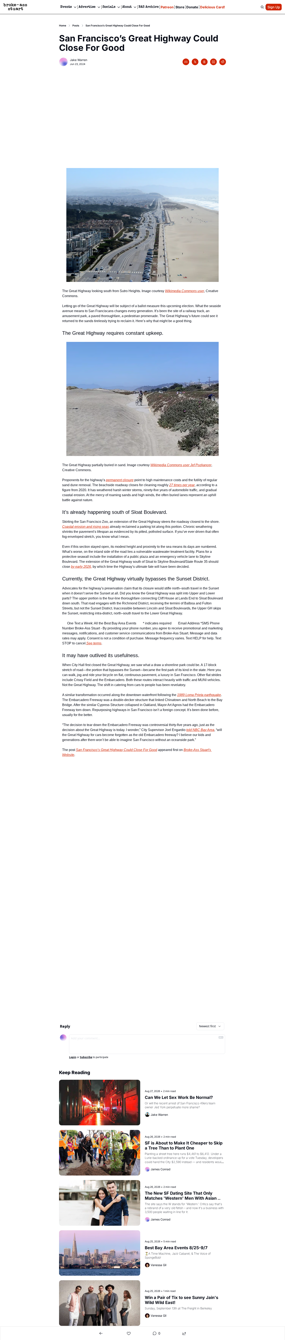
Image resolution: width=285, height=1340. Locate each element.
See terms (93, 643)
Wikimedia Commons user (184, 291)
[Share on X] (195, 62)
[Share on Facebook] (186, 62)
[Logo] (15, 7)
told (189, 730)
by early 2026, (81, 566)
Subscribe (86, 1057)
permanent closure (120, 480)
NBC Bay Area (203, 730)
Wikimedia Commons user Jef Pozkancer (180, 465)
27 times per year (182, 485)
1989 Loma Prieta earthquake (199, 695)
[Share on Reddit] (222, 62)
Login (72, 1057)
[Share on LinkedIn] (213, 62)
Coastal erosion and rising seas (85, 526)
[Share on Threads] (204, 62)
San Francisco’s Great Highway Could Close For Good (116, 750)
